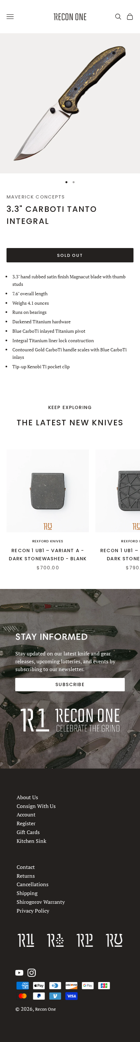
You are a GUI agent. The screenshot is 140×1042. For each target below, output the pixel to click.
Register (26, 823)
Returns (26, 875)
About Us (27, 797)
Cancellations (33, 884)
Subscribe (69, 684)
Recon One (45, 1009)
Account (26, 814)
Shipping (27, 893)
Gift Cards (28, 832)
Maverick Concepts (36, 197)
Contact (26, 867)
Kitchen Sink (31, 840)
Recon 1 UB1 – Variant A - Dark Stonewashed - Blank (48, 554)
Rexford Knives (47, 541)
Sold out (70, 255)
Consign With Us (36, 806)
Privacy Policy (33, 910)
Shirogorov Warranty (41, 901)
